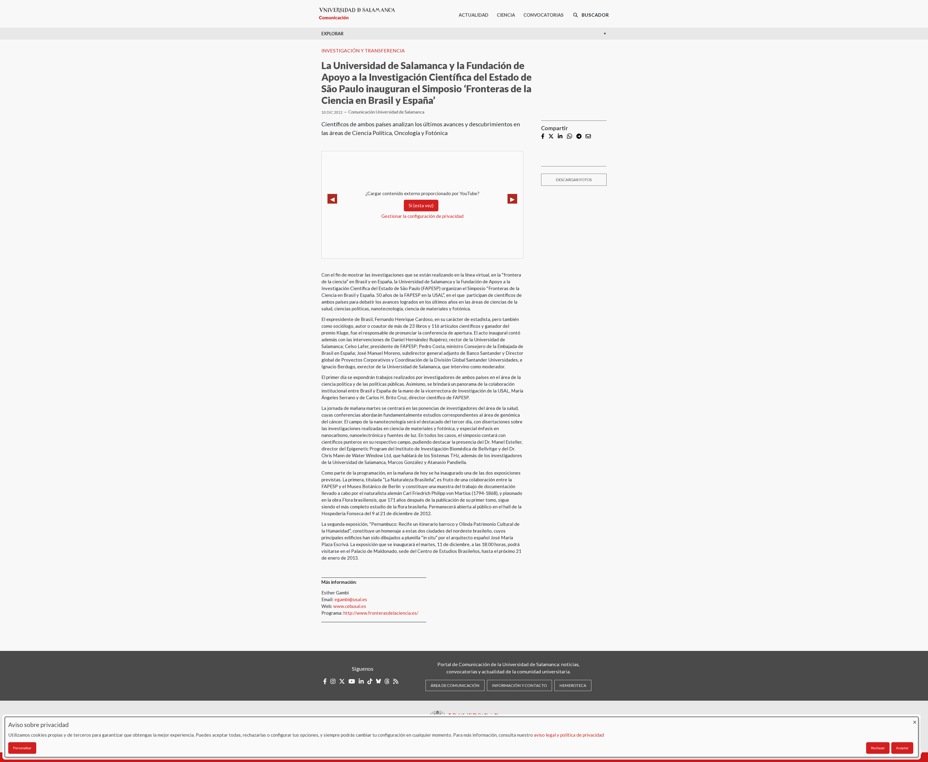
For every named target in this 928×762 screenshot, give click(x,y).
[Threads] (387, 681)
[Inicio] (359, 14)
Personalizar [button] (22, 748)
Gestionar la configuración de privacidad (422, 216)
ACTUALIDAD (473, 15)
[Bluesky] (378, 681)
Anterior (332, 199)
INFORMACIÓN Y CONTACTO (519, 685)
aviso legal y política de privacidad (569, 735)
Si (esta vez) (421, 205)
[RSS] (395, 681)
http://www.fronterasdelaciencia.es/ (380, 613)
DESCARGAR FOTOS (574, 179)
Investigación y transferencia (363, 50)
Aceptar (902, 748)
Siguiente (512, 199)
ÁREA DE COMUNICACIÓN (455, 685)
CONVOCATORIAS (543, 15)
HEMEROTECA (572, 685)
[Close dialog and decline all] (914, 720)
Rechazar (878, 748)
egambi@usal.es (350, 599)
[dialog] (461, 737)
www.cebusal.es (349, 606)
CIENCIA (506, 15)
